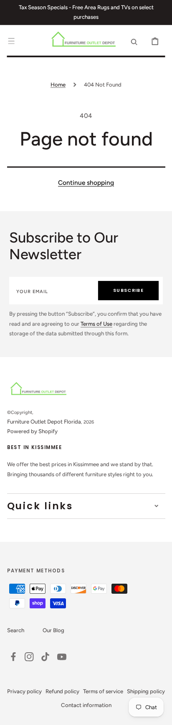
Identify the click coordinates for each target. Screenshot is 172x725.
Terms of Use (96, 323)
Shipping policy (146, 691)
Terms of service (103, 691)
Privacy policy (24, 691)
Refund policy (62, 691)
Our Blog (53, 630)
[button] (11, 41)
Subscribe (128, 290)
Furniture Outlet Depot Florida (44, 421)
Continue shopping (86, 182)
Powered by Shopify (32, 431)
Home (58, 84)
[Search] (134, 41)
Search (15, 630)
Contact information (86, 705)
